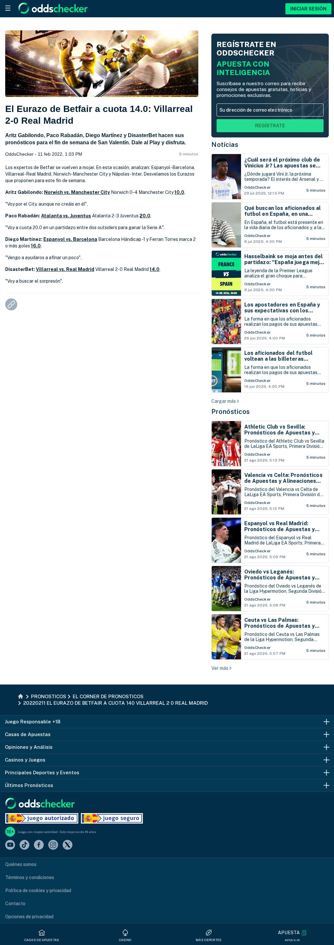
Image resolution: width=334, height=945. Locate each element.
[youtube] (10, 845)
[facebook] (39, 845)
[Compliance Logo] (41, 818)
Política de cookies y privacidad (38, 890)
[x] (67, 845)
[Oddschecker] (40, 804)
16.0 (36, 245)
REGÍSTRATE (270, 125)
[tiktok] (24, 845)
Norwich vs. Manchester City (77, 192)
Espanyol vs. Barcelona (70, 239)
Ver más (219, 668)
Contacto (15, 903)
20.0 (145, 215)
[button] (292, 932)
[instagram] (53, 845)
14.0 (154, 269)
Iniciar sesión (308, 8)
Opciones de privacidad (29, 916)
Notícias (224, 145)
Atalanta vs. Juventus (66, 215)
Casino (125, 940)
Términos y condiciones (29, 877)
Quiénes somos (21, 864)
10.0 (179, 192)
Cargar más (223, 401)
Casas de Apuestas (41, 940)
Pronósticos (230, 412)
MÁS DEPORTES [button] (208, 940)
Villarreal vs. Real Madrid (65, 269)
